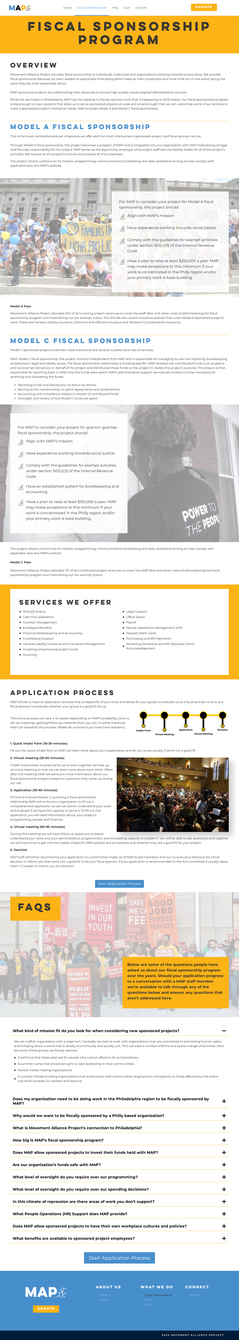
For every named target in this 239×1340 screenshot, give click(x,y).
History (141, 7)
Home (67, 7)
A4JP (126, 7)
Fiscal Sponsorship (92, 7)
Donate (194, 1295)
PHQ (115, 7)
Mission (105, 1295)
